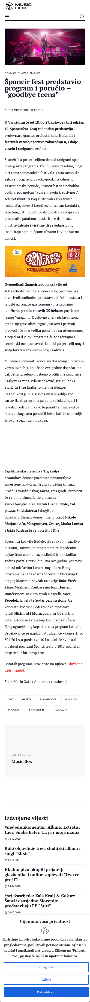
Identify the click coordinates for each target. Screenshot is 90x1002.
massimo (71, 699)
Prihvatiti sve (46, 992)
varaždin (60, 709)
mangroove (48, 699)
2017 (11, 699)
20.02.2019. (14, 912)
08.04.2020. (14, 886)
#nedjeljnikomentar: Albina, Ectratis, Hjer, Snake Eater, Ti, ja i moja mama (42, 829)
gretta (27, 699)
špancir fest (37, 709)
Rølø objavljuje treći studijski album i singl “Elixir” (43, 851)
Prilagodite (46, 967)
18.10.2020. (14, 838)
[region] (45, 958)
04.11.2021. (14, 860)
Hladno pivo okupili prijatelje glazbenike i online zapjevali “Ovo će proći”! (42, 874)
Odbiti (46, 979)
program (14, 709)
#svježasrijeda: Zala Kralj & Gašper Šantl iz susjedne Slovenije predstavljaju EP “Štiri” (40, 900)
